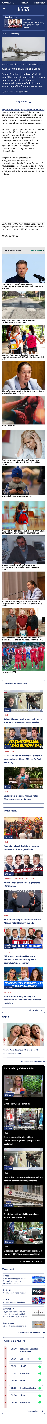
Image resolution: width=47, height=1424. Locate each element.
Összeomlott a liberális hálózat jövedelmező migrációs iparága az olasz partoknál (23, 1140)
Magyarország (7, 64)
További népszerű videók (31, 1061)
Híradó (6, 1276)
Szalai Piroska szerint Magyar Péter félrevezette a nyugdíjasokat (21, 797)
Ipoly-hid (20, 64)
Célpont (6, 1290)
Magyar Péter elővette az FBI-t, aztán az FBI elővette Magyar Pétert (20, 1051)
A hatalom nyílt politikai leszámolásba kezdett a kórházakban (21, 1216)
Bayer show (8, 1309)
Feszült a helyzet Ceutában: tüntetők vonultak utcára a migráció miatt (21, 848)
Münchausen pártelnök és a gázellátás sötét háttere (33, 24)
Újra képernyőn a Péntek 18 (17, 1104)
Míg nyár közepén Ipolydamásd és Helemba (23, 109)
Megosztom (21, 101)
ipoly (41, 64)
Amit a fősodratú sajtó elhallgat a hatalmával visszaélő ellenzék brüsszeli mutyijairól (22, 999)
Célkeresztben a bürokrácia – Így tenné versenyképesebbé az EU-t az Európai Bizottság (23, 759)
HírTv (4, 34)
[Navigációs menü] (4, 9)
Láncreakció (9, 752)
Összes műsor (33, 1411)
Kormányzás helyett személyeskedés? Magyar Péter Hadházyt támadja (22, 921)
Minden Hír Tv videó (29, 1261)
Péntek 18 (8, 992)
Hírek (6, 715)
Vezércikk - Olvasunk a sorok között (19, 879)
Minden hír (34, 1010)
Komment (8, 952)
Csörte (6, 1299)
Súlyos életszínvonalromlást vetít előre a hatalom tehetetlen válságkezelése (23, 721)
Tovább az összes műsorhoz (29, 1332)
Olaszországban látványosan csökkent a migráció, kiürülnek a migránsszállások (23, 1252)
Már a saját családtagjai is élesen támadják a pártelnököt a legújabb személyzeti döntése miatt (20, 959)
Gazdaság (15, 34)
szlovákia (32, 64)
